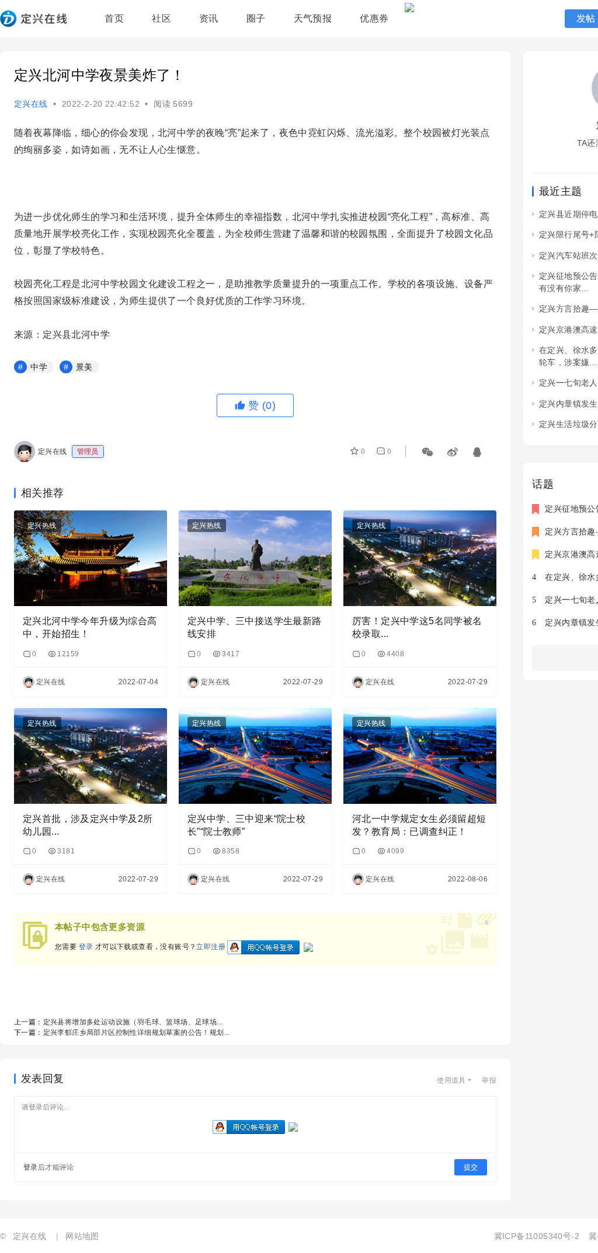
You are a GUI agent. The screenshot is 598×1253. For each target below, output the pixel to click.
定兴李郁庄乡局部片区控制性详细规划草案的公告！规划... (136, 1032)
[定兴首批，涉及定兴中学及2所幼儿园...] (90, 756)
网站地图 (82, 1236)
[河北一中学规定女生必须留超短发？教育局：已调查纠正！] (419, 756)
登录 (86, 947)
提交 (471, 1167)
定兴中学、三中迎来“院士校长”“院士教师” (246, 825)
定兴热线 (42, 526)
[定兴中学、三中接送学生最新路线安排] (255, 558)
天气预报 (313, 18)
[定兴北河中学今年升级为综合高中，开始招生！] (90, 558)
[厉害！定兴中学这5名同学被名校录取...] (419, 558)
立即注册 (210, 947)
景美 (84, 367)
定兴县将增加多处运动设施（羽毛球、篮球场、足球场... (133, 1022)
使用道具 (451, 1080)
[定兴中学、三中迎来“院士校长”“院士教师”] (255, 756)
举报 (489, 1080)
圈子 (256, 18)
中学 (38, 367)
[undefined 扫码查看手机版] (428, 449)
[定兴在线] (33, 23)
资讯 (208, 18)
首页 (114, 18)
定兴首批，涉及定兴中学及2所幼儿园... (88, 825)
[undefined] (453, 449)
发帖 (586, 18)
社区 (161, 18)
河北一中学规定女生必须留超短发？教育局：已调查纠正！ (419, 825)
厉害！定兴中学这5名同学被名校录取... (417, 627)
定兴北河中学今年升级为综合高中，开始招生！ (90, 627)
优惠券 (374, 18)
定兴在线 (31, 103)
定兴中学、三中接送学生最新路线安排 (254, 627)
